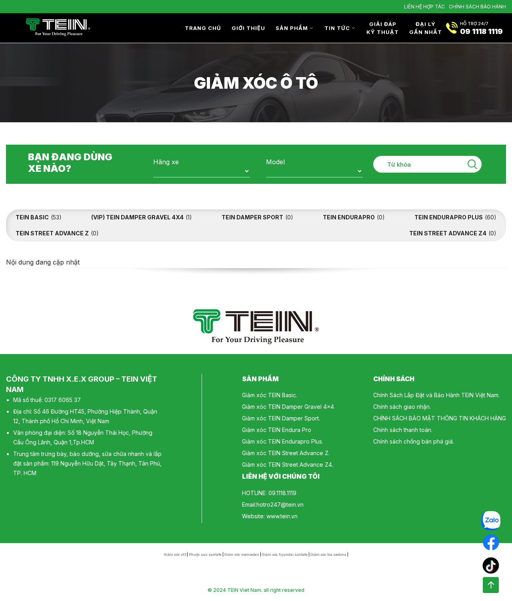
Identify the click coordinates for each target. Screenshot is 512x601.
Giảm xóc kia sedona (328, 554)
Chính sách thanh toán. (402, 429)
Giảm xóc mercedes (241, 554)
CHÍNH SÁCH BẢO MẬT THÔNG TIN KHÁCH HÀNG (439, 418)
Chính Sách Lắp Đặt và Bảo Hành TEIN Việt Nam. (436, 395)
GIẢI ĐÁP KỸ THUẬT (382, 28)
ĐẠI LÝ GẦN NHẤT (425, 28)
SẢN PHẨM (292, 28)
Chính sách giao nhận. (402, 406)
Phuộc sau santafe (205, 554)
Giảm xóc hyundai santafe (285, 554)
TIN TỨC (337, 28)
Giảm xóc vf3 (175, 554)
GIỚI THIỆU (248, 28)
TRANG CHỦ (203, 28)
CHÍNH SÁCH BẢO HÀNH (477, 7)
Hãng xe (166, 162)
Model (275, 162)
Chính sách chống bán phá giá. (413, 441)
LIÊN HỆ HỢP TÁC (424, 7)
